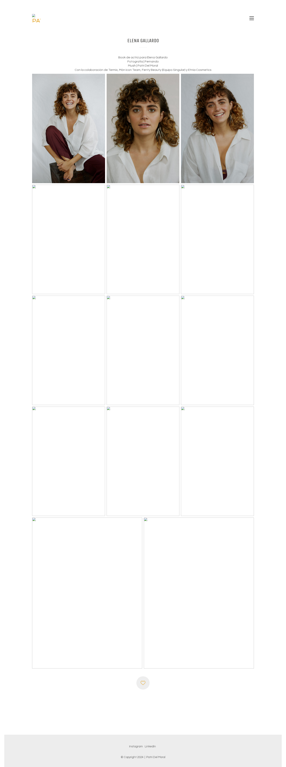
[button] (251, 18)
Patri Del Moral (155, 757)
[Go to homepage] (36, 18)
